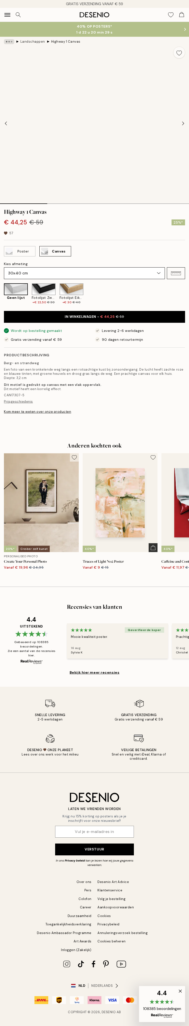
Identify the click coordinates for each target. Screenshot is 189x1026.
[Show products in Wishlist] (170, 15)
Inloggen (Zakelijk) (76, 950)
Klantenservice (109, 890)
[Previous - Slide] (6, 123)
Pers (88, 890)
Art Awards (83, 941)
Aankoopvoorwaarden (115, 907)
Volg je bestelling (111, 899)
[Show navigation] (7, 15)
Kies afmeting (16, 264)
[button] (176, 273)
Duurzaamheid (80, 916)
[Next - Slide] (183, 123)
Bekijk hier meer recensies (95, 672)
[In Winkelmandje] (153, 547)
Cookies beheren (111, 941)
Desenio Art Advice (113, 882)
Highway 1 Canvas (65, 41)
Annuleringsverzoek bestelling (122, 933)
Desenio (109, 1012)
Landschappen (32, 41)
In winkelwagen (94, 316)
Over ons (84, 882)
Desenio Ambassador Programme (64, 933)
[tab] (23, 202)
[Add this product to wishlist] (179, 52)
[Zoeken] (18, 15)
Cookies (104, 916)
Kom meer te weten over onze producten (37, 412)
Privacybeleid (108, 924)
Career (86, 907)
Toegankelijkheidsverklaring (69, 924)
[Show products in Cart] (181, 15)
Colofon (85, 899)
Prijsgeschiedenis (18, 401)
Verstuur (94, 849)
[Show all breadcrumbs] (9, 41)
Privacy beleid (75, 861)
